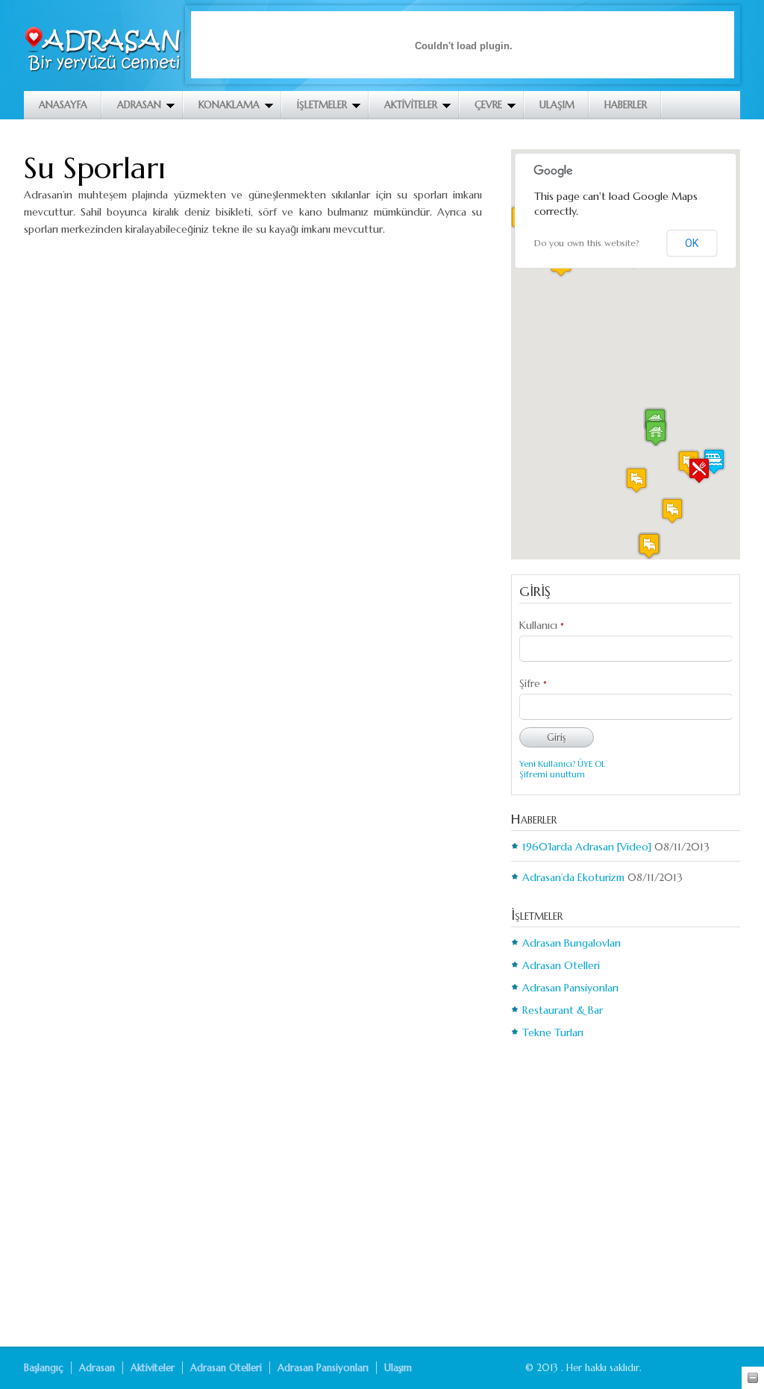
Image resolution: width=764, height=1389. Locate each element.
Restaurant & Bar (562, 1010)
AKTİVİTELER (410, 104)
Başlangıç (43, 1367)
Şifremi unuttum (552, 774)
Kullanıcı (541, 625)
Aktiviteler (153, 1367)
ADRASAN (139, 104)
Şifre (533, 683)
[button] (699, 470)
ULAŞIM (556, 104)
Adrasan (97, 1367)
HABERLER (625, 104)
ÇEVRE (488, 104)
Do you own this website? (586, 242)
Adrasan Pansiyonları (570, 987)
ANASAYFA (63, 104)
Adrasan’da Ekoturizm (573, 877)
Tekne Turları (552, 1032)
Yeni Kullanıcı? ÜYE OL (562, 764)
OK (691, 243)
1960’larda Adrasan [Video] (586, 846)
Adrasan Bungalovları (571, 943)
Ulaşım (398, 1367)
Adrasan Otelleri (561, 965)
